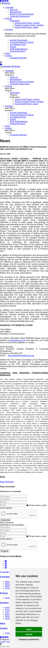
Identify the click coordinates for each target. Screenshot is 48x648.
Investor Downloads (18, 40)
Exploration (15, 21)
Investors (9, 30)
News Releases (7, 482)
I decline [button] (28, 634)
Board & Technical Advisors (22, 14)
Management (15, 12)
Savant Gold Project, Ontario (27, 23)
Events (13, 47)
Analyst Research (17, 51)
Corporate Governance (20, 16)
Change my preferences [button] (29, 639)
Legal (2, 642)
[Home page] (5, 3)
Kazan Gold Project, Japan (26, 27)
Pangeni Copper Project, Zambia (29, 25)
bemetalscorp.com (18, 340)
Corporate (9, 7)
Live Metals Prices (18, 45)
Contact (8, 56)
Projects (8, 18)
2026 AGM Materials (19, 49)
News (7, 53)
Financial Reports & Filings (22, 42)
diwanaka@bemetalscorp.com (21, 355)
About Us (14, 10)
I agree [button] (29, 629)
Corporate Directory (18, 58)
